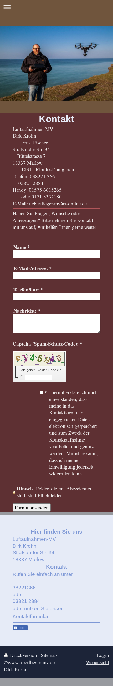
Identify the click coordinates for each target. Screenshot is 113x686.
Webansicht (97, 662)
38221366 (24, 587)
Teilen (22, 628)
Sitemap (49, 655)
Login (103, 655)
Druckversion (23, 655)
